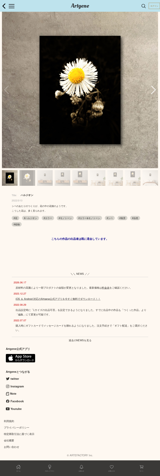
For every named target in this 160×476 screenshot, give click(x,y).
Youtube (16, 409)
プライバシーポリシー (16, 427)
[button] (153, 90)
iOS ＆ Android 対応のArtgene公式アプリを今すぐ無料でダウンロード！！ (58, 299)
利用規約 (9, 421)
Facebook (17, 401)
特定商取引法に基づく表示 (19, 434)
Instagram (17, 386)
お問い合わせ (11, 447)
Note (13, 393)
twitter (15, 379)
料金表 (105, 287)
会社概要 (9, 440)
